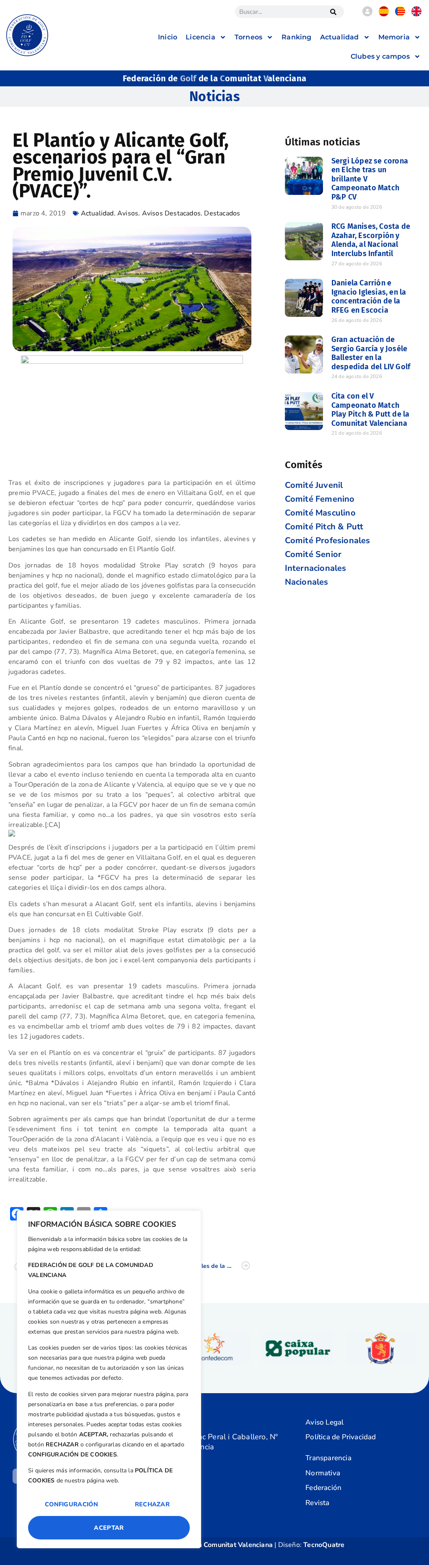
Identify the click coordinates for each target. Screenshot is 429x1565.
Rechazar (152, 1504)
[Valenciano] (400, 14)
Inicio (167, 37)
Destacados (222, 213)
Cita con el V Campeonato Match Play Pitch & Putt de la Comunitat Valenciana (370, 409)
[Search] (333, 11)
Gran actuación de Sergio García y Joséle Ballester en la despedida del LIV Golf (370, 353)
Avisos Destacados (171, 213)
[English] (416, 14)
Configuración (71, 1504)
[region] (109, 1379)
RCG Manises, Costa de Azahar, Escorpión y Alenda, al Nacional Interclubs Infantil (370, 240)
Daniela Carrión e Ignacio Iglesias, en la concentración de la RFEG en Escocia (368, 296)
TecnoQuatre (323, 1544)
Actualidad (97, 213)
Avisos (127, 213)
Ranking (296, 37)
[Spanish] (384, 14)
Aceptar (109, 1528)
